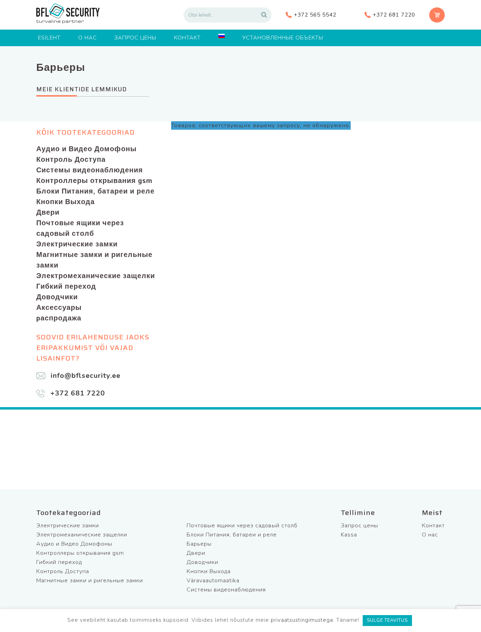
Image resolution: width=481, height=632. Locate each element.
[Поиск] (264, 15)
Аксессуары (59, 307)
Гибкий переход (66, 286)
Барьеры (199, 544)
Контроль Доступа (71, 159)
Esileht (49, 37)
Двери (48, 212)
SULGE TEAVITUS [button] (387, 620)
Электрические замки (77, 244)
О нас (87, 37)
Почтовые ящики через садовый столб (80, 228)
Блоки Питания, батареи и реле (95, 191)
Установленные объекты (282, 37)
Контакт (187, 37)
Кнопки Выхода (65, 201)
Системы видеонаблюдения (89, 170)
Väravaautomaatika (213, 580)
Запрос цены (135, 37)
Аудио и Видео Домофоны (86, 148)
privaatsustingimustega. (303, 620)
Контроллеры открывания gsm (94, 180)
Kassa (349, 535)
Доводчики (57, 296)
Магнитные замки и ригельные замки (94, 260)
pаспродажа (58, 318)
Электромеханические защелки (95, 275)
